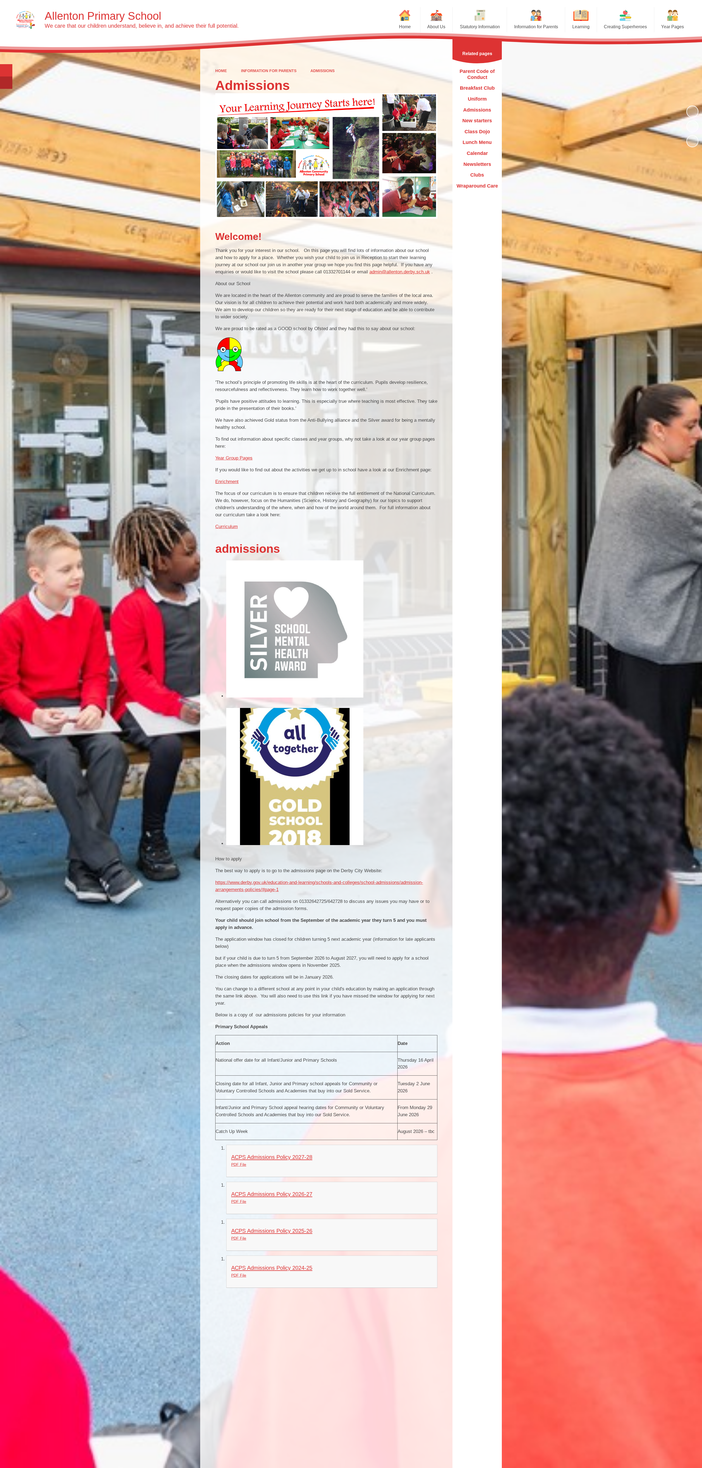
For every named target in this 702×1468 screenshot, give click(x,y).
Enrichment (227, 481)
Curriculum (226, 526)
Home (221, 71)
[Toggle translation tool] (6, 82)
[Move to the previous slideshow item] (692, 126)
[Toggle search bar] (6, 70)
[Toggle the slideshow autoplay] (692, 112)
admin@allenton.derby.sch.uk (399, 271)
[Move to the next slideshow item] (692, 141)
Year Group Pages (234, 458)
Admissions (322, 71)
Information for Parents (268, 71)
